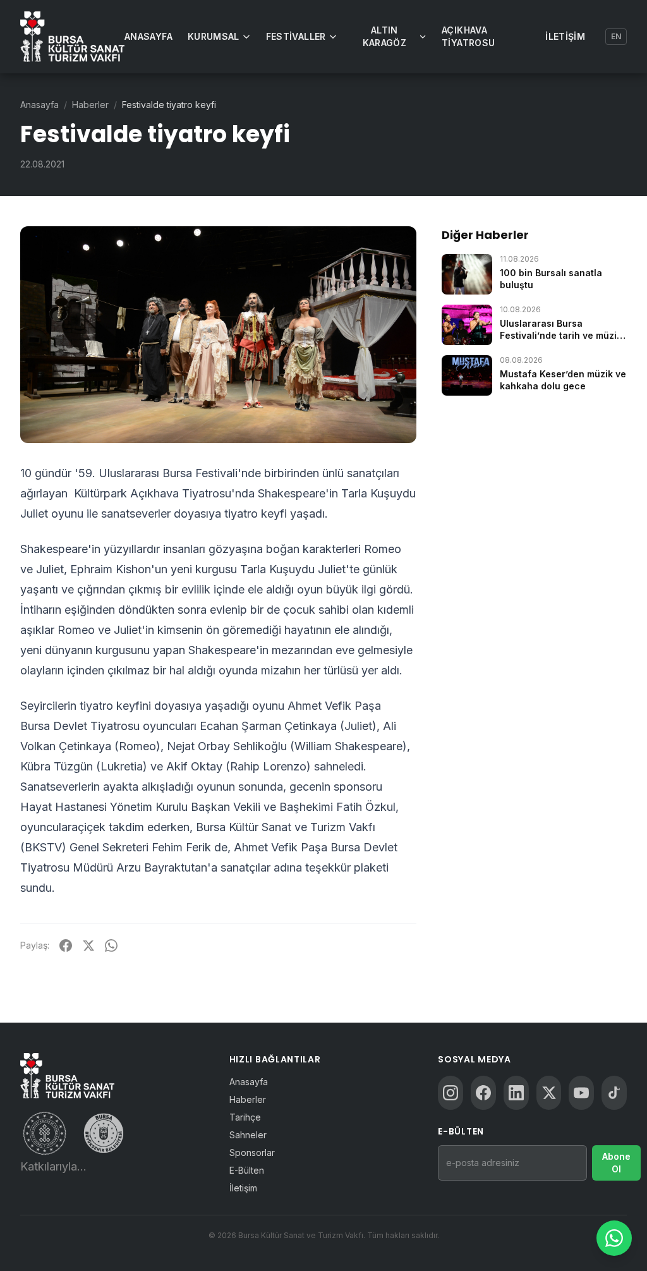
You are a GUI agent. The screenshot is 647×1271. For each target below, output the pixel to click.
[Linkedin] (516, 1093)
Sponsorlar (252, 1152)
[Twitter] (549, 1093)
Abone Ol (616, 1162)
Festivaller (296, 36)
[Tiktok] (614, 1093)
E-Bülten (246, 1170)
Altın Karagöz (384, 36)
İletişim (565, 36)
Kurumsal (213, 36)
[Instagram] (450, 1093)
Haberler (90, 104)
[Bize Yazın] (614, 1238)
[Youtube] (581, 1093)
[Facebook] (483, 1093)
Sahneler (248, 1134)
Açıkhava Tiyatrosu (468, 36)
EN (616, 36)
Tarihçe (245, 1117)
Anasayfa (148, 36)
